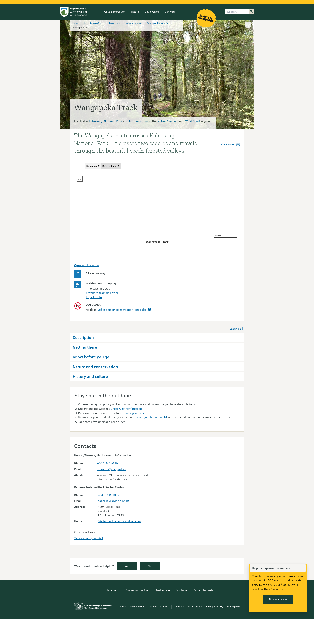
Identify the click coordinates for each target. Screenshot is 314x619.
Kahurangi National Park (158, 22)
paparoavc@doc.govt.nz (113, 501)
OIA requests (233, 606)
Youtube (181, 590)
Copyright (180, 606)
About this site (195, 606)
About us (152, 606)
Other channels (203, 590)
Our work (170, 11)
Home (75, 22)
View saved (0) (230, 144)
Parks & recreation (114, 11)
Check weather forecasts (127, 408)
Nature (135, 11)
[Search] (251, 11)
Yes (126, 566)
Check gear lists (134, 413)
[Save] (235, 137)
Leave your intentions (149, 417)
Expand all (236, 328)
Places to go (114, 22)
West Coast (192, 121)
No (149, 566)
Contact (164, 606)
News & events (137, 606)
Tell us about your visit (88, 538)
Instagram (163, 590)
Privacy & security (215, 606)
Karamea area (138, 121)
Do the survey (278, 599)
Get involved (152, 11)
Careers (122, 606)
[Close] (303, 568)
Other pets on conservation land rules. (122, 309)
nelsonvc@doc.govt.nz (111, 469)
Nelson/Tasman (133, 22)
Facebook (112, 590)
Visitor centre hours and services (119, 521)
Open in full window (86, 265)
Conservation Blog (137, 590)
